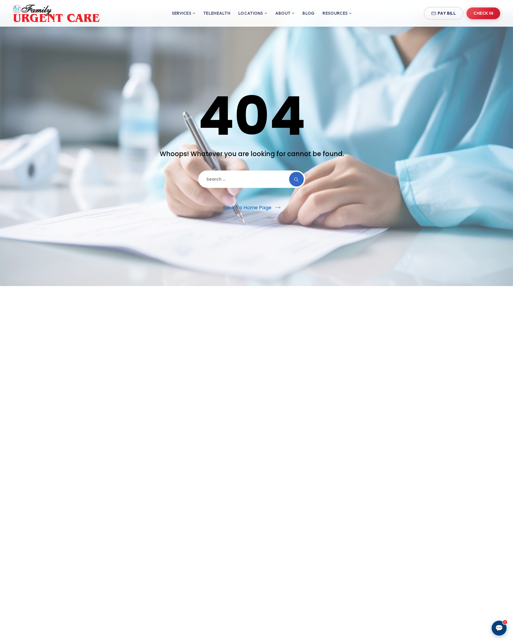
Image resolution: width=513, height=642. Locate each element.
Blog (308, 13)
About (283, 13)
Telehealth (216, 13)
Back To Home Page (247, 207)
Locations (250, 13)
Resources (335, 13)
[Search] (296, 179)
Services (181, 13)
